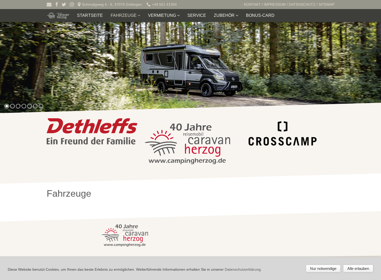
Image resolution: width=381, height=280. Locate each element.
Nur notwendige (323, 268)
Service (196, 15)
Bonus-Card (260, 15)
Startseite (90, 15)
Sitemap (326, 4)
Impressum (275, 4)
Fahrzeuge (124, 15)
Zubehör (225, 15)
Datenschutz (302, 4)
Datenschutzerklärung (243, 269)
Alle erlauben (358, 268)
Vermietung (162, 15)
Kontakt (252, 4)
